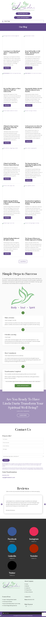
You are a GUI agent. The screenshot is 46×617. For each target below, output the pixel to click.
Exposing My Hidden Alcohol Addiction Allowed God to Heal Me (34, 90)
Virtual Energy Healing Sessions (10, 605)
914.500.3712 (5, 475)
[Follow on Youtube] (33, 548)
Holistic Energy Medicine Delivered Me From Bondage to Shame (12, 203)
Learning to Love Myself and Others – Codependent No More (12, 53)
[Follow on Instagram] (33, 531)
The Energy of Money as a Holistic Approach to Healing (34, 240)
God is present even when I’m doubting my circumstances (34, 128)
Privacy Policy (30, 469)
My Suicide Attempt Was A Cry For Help (11, 603)
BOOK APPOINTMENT (23, 17)
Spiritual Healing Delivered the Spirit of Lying (12, 240)
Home (26, 584)
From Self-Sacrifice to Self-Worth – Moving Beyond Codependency (34, 53)
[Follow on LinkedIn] (12, 548)
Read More (7, 67)
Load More (23, 261)
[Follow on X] (12, 565)
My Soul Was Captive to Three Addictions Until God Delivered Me (12, 90)
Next (44, 504)
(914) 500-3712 (24, 13)
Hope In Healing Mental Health (9, 599)
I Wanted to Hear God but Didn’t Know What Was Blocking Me (12, 128)
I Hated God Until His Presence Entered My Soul (12, 165)
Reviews (27, 586)
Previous (1, 504)
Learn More (23, 415)
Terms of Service (37, 469)
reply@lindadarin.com (8, 477)
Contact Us (27, 588)
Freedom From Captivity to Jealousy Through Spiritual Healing (34, 203)
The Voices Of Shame (7, 601)
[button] (6, 613)
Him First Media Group (28, 615)
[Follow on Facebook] (12, 531)
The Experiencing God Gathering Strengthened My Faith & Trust (34, 165)
